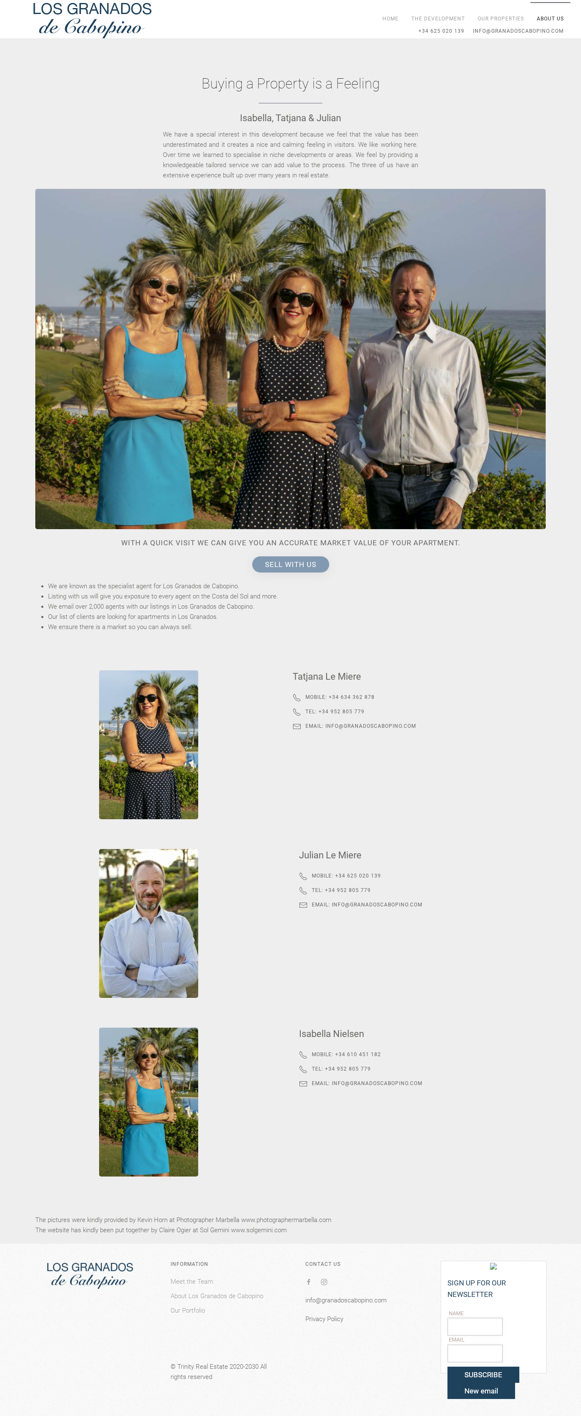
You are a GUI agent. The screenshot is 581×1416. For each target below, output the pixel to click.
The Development (438, 19)
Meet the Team (192, 1281)
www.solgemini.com (259, 1230)
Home (390, 19)
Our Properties (501, 19)
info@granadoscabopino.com (370, 726)
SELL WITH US (290, 564)
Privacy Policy (324, 1319)
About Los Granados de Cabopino (217, 1296)
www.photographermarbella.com (286, 1220)
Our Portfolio (188, 1310)
